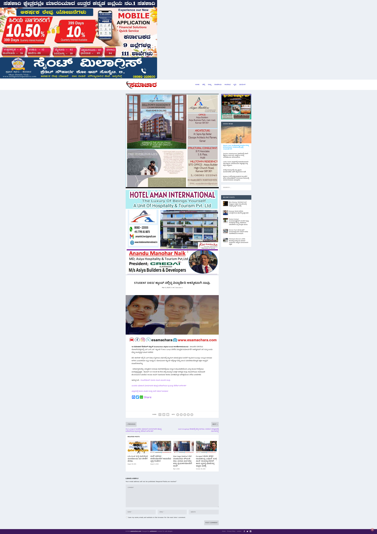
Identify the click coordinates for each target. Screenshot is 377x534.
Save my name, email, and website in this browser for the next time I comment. (157, 517)
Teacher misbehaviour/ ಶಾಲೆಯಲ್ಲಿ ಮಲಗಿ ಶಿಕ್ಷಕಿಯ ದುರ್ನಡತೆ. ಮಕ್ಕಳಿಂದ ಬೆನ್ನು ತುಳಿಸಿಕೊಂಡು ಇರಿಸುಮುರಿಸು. (235, 155)
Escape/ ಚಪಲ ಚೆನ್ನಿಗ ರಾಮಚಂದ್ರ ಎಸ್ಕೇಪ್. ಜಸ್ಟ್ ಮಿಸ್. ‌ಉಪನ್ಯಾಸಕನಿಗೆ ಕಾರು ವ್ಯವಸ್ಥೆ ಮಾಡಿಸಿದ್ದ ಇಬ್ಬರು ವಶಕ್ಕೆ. (206, 461)
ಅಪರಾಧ (228, 85)
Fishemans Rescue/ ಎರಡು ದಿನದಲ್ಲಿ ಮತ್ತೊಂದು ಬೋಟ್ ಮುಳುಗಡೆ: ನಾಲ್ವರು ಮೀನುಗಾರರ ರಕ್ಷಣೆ (238, 242)
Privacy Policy (231, 531)
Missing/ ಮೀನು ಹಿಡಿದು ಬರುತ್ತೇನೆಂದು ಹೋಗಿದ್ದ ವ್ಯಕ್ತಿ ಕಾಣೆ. (239, 212)
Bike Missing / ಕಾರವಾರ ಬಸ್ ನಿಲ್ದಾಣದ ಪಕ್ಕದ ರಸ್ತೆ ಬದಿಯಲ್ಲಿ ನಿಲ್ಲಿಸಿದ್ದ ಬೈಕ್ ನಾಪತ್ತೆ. (238, 204)
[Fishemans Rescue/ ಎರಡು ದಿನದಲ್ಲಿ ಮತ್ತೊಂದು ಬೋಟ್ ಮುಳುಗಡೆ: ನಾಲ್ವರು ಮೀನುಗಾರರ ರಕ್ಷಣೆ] (225, 240)
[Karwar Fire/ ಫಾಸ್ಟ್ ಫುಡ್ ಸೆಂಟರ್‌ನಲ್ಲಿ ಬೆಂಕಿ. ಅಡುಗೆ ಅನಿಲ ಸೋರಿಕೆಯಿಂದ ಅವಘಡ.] (225, 231)
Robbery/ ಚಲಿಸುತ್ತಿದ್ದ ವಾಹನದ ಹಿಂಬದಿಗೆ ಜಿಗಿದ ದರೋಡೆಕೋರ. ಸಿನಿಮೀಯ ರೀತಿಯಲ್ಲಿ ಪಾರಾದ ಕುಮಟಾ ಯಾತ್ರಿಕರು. (236, 178)
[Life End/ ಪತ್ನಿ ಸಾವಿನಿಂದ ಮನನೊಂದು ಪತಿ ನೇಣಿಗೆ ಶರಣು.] (138, 447)
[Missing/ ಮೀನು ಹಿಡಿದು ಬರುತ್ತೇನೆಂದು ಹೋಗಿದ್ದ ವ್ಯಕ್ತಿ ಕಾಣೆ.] (225, 212)
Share (147, 397)
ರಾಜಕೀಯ (218, 85)
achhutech (153, 531)
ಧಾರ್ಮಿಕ (242, 85)
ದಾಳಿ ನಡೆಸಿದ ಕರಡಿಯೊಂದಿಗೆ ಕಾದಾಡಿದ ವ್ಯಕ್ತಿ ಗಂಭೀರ (160, 459)
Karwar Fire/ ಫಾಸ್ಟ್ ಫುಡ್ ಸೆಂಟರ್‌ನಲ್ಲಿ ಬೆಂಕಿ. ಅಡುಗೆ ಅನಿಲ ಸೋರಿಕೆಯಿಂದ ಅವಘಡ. (238, 232)
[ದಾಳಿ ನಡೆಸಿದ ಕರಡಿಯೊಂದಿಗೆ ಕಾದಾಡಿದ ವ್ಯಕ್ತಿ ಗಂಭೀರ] (160, 447)
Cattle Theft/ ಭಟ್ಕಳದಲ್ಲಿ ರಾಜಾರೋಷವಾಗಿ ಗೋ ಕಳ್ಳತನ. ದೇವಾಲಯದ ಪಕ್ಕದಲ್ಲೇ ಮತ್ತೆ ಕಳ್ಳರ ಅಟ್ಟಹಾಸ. (235, 163)
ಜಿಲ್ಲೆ (203, 85)
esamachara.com (135, 531)
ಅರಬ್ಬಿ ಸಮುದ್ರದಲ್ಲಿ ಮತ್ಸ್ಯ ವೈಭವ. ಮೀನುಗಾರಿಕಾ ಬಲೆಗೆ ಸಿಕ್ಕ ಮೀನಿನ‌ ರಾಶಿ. (234, 171)
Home (197, 85)
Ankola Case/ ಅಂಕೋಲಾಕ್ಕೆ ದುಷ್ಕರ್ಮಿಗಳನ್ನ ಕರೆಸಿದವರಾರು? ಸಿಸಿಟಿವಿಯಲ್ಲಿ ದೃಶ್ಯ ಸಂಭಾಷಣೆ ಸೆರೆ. (236, 147)
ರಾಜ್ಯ (209, 85)
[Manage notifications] (372, 529)
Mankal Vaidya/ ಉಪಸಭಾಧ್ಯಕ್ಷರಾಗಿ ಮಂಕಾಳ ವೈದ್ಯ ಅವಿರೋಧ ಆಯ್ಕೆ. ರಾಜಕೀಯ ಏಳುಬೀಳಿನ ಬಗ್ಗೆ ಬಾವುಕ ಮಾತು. (239, 222)
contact (239, 531)
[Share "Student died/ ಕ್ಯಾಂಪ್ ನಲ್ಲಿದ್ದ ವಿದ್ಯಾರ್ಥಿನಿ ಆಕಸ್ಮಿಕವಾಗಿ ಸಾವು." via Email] (168, 415)
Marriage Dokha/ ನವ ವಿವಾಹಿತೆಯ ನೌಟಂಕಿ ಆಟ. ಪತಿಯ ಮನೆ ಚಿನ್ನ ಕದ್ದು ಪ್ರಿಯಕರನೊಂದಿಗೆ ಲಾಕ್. (182, 461)
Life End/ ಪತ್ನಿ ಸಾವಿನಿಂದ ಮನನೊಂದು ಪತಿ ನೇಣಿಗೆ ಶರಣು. (138, 459)
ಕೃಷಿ (235, 85)
